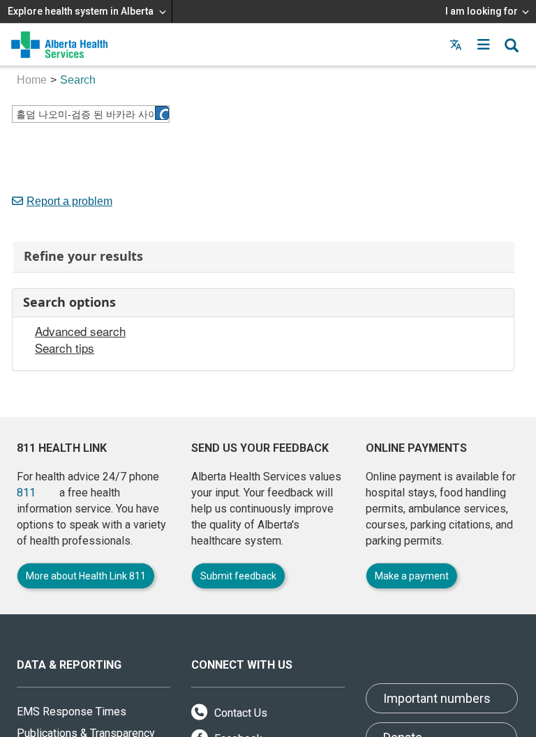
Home (32, 80)
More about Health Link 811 (86, 576)
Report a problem (69, 201)
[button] (484, 45)
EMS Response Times (71, 711)
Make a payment (412, 576)
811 (26, 492)
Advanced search (80, 331)
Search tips (64, 348)
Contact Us (239, 713)
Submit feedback (238, 576)
